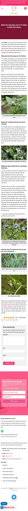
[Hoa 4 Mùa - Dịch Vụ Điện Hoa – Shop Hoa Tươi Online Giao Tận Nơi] (14, 8)
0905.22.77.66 (8, 456)
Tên (4, 348)
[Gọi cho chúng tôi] (2, 431)
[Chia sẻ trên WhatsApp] (2, 320)
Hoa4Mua (11, 488)
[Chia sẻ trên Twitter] (8, 320)
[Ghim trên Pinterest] (13, 320)
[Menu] (2, 8)
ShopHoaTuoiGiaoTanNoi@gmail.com (9, 436)
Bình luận (5, 334)
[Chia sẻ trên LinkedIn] (16, 320)
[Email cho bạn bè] (11, 320)
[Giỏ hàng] (25, 8)
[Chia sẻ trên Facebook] (5, 320)
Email (4, 355)
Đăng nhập (14, 13)
